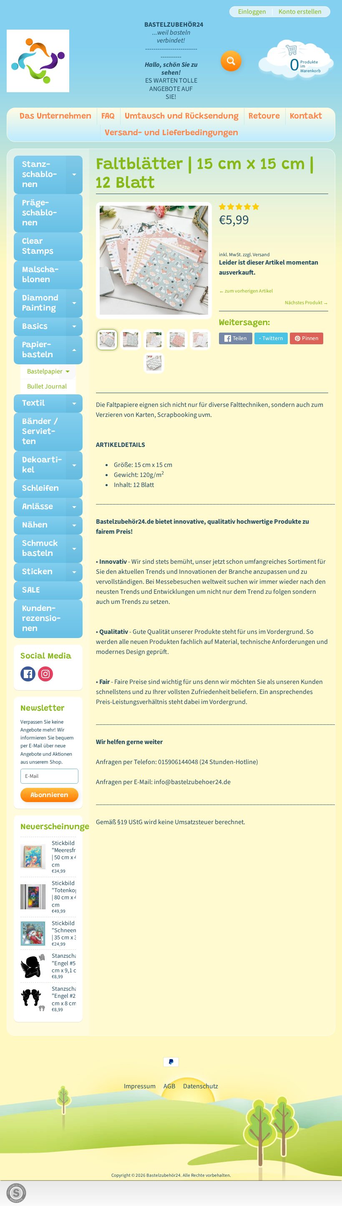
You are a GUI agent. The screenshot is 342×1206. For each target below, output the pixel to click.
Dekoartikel (52, 465)
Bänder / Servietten (40, 432)
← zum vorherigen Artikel (246, 291)
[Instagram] (45, 673)
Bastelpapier (51, 373)
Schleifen (40, 488)
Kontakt (306, 116)
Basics (52, 329)
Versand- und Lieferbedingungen (171, 133)
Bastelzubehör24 (163, 1175)
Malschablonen (40, 275)
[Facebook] (27, 673)
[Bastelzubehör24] (38, 61)
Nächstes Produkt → (306, 302)
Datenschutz (200, 1086)
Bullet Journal (47, 386)
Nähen (52, 528)
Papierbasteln (52, 350)
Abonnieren (49, 795)
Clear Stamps (37, 246)
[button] (239, 207)
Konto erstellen (300, 11)
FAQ (108, 116)
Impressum (140, 1086)
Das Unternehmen (55, 116)
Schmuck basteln (52, 549)
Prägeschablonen (39, 213)
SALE (31, 590)
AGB (169, 1086)
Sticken (52, 574)
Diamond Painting (52, 303)
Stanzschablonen (52, 175)
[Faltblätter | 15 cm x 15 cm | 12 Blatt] (107, 339)
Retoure (264, 116)
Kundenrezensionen (41, 619)
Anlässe (52, 509)
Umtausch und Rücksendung (182, 116)
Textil (52, 406)
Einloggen (252, 11)
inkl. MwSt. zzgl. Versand (244, 254)
